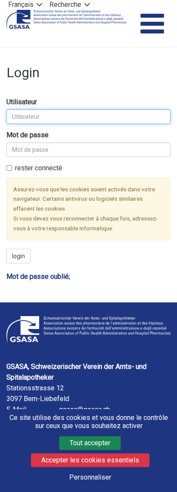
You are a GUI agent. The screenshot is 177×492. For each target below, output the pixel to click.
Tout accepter (90, 443)
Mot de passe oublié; (38, 276)
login (18, 256)
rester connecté (38, 168)
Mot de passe (27, 135)
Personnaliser (90, 477)
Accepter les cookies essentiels (90, 460)
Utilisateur (21, 102)
